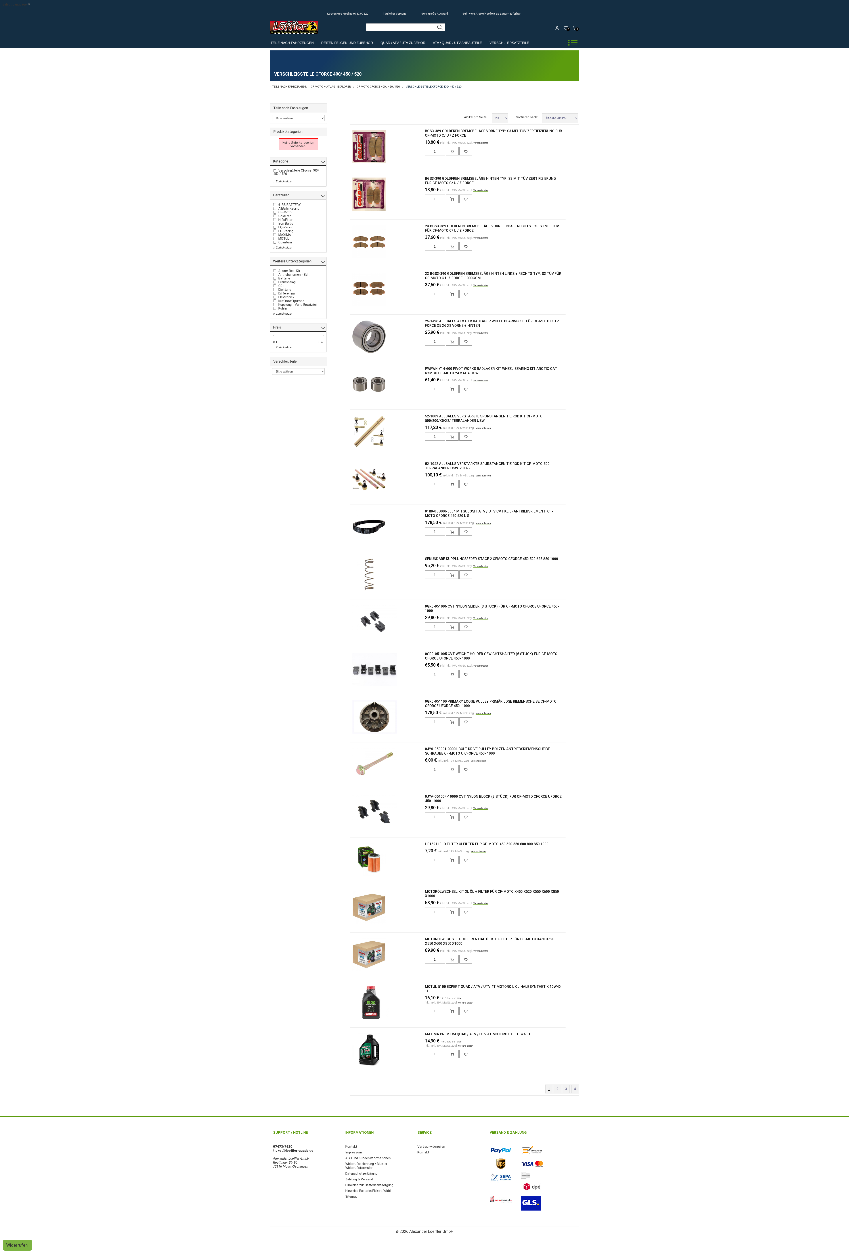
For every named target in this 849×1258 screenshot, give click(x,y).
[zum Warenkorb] (452, 151)
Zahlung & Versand (359, 1179)
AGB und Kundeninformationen (368, 1158)
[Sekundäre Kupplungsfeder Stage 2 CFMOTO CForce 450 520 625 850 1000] (359, 575)
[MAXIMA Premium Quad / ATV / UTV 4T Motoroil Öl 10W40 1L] (359, 1050)
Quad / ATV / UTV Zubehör (403, 43)
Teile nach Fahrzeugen (292, 43)
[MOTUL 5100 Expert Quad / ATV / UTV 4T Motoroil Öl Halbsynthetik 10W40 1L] (359, 1002)
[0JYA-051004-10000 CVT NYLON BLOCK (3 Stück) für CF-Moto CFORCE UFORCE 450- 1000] (359, 812)
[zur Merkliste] (465, 151)
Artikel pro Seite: (475, 117)
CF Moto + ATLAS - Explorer (331, 86)
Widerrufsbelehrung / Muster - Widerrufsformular (367, 1166)
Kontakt (351, 1147)
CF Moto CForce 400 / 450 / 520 (378, 86)
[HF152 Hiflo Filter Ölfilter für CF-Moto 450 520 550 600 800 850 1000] (359, 860)
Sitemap (351, 1197)
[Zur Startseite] (295, 35)
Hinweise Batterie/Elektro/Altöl (368, 1191)
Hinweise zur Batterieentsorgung (369, 1185)
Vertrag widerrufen (431, 1147)
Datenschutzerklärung (361, 1174)
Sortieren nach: (527, 117)
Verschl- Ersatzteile (509, 43)
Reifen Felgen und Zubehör (347, 43)
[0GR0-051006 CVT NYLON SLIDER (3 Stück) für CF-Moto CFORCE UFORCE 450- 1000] (359, 622)
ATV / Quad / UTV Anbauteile (457, 43)
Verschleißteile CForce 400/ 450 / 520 (433, 86)
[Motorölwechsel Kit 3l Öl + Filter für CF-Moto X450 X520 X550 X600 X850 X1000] (359, 907)
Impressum (353, 1152)
